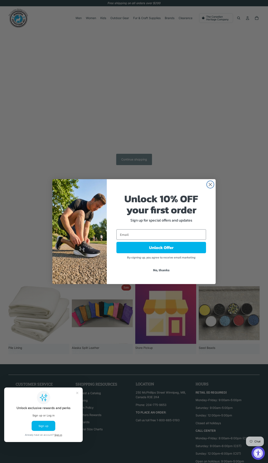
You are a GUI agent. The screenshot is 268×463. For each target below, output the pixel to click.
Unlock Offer (161, 247)
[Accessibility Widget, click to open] (258, 453)
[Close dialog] (210, 184)
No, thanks (161, 270)
